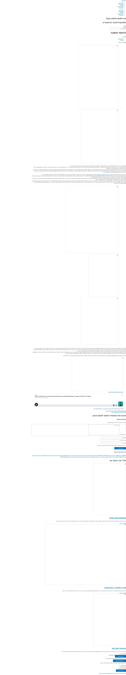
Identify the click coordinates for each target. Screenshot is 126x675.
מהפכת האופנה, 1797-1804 (112, 355)
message (124, 668)
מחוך (60, 455)
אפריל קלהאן (89, 174)
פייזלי (114, 457)
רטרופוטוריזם (93, 457)
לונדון (68, 455)
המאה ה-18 (114, 408)
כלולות (72, 455)
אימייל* (124, 440)
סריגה (125, 457)
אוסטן (117, 455)
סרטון (33, 455)
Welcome (121, 7)
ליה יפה (104, 673)
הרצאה (85, 455)
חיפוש (125, 26)
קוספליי (106, 457)
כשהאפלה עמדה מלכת (117, 518)
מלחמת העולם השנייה (54, 455)
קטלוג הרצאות (120, 6)
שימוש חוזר (83, 457)
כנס (70, 455)
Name (124, 665)
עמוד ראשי (121, 2)
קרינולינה (103, 457)
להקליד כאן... (122, 434)
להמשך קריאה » (122, 523)
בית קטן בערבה (113, 455)
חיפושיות (82, 455)
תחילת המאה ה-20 (97, 408)
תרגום (61, 457)
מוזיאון (65, 455)
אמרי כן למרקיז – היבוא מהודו (115, 588)
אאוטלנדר (123, 455)
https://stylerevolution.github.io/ (115, 392)
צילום (109, 457)
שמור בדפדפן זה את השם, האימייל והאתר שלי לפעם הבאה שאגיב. (110, 445)
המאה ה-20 (92, 455)
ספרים (122, 40)
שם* (125, 437)
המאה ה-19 (108, 408)
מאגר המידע (120, 4)
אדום (120, 455)
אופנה (118, 408)
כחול (77, 455)
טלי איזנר (116, 673)
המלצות (121, 5)
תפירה (64, 457)
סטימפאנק (48, 455)
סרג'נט (35, 455)
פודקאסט (117, 457)
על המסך (121, 457)
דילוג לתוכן (124, 0)
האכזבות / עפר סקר (119, 648)
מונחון (62, 455)
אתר (125, 443)
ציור (103, 408)
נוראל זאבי (108, 673)
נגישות (100, 673)
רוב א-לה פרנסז (98, 457)
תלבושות (68, 457)
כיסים (75, 455)
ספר (105, 408)
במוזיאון (108, 455)
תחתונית (71, 457)
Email (124, 667)
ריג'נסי (89, 457)
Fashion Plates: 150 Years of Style (104, 174)
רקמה (87, 457)
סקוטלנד (38, 455)
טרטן (79, 455)
